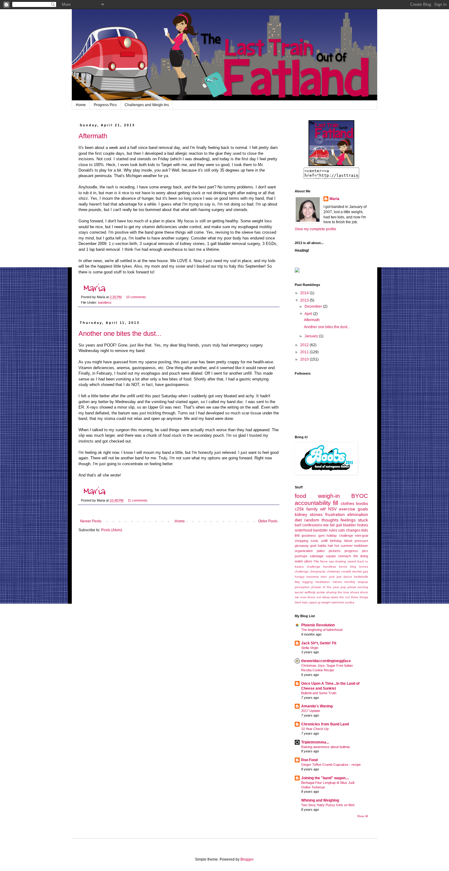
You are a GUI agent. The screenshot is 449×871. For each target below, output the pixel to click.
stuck (363, 519)
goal (313, 545)
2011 (305, 352)
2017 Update (310, 711)
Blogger (246, 859)
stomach (344, 556)
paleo (321, 551)
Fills (316, 561)
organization (304, 551)
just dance (344, 576)
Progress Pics (105, 105)
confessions (312, 525)
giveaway (302, 545)
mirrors (337, 582)
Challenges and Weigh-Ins (147, 105)
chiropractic (318, 571)
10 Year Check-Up (315, 729)
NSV (332, 508)
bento (343, 566)
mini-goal (361, 535)
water (299, 561)
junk (332, 576)
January (312, 336)
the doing (360, 556)
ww (326, 525)
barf (298, 525)
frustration (335, 514)
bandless (104, 302)
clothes (347, 503)
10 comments (136, 297)
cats (341, 530)
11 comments (138, 500)
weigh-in (329, 496)
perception (302, 587)
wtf (323, 508)
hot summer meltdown (351, 545)
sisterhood (303, 530)
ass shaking (337, 561)
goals (363, 508)
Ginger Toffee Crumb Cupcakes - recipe (331, 764)
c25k (299, 508)
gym (321, 535)
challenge (301, 571)
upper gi (314, 602)
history (362, 525)
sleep (326, 597)
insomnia (312, 576)
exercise (347, 508)
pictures (335, 551)
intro (324, 576)
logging (307, 582)
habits (322, 545)
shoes (354, 592)
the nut (344, 597)
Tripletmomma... (315, 742)
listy (297, 582)
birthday (336, 541)
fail (332, 525)
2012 (305, 345)
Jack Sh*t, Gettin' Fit (318, 643)
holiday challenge (340, 535)
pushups (301, 556)
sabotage (316, 556)
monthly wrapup (356, 582)
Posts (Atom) (111, 530)
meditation (322, 582)
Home (81, 105)
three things (359, 597)
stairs (334, 597)
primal (352, 587)
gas (365, 571)
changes (353, 530)
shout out (314, 597)
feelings (348, 519)
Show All (362, 816)
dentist (357, 571)
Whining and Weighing (320, 800)
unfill (324, 541)
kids (364, 530)
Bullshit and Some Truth (318, 693)
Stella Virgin (309, 648)
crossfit (346, 571)
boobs (362, 503)
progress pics (356, 551)
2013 (305, 300)
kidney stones (309, 514)
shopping (301, 541)
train (305, 602)
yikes (308, 561)
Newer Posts (90, 521)
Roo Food (309, 760)
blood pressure (356, 541)
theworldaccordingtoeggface (326, 661)
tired (298, 602)
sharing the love (337, 592)
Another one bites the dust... (119, 333)
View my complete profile (315, 229)
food (300, 496)
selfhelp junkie (315, 592)
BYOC (359, 496)
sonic (315, 541)
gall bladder (346, 525)
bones (363, 566)
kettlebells (361, 576)
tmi (297, 535)
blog (353, 566)
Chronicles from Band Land (325, 724)
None (324, 561)
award (352, 561)
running (362, 587)
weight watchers (332, 602)
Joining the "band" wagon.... (325, 778)
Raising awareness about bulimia (325, 747)
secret (299, 592)
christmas (333, 571)
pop (343, 587)
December (314, 306)
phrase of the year (325, 587)
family (312, 508)
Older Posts (267, 521)
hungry (300, 576)
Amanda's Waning (317, 706)
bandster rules (325, 530)
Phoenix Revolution (318, 625)
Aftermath (92, 136)
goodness (308, 535)
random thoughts (321, 519)
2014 (305, 293)
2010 (305, 359)
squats (331, 556)
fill (335, 503)
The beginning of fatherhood (321, 630)
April (309, 314)
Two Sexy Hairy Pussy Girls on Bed (327, 805)
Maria (334, 199)
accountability (313, 503)
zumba (349, 602)
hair (330, 545)
